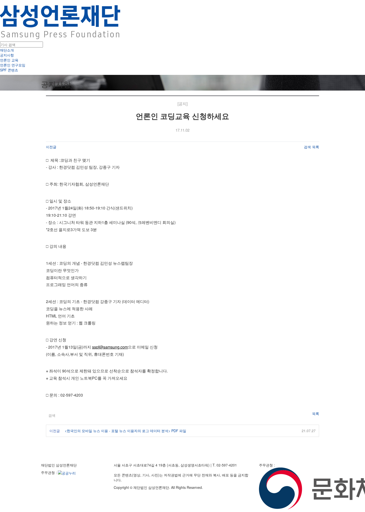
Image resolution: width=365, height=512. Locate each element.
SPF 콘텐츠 (9, 69)
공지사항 (7, 54)
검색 (307, 146)
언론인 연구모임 (12, 64)
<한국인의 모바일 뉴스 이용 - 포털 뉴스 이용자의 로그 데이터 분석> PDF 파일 (125, 430)
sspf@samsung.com (110, 347)
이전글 (51, 146)
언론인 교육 (9, 59)
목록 (315, 146)
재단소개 (7, 50)
